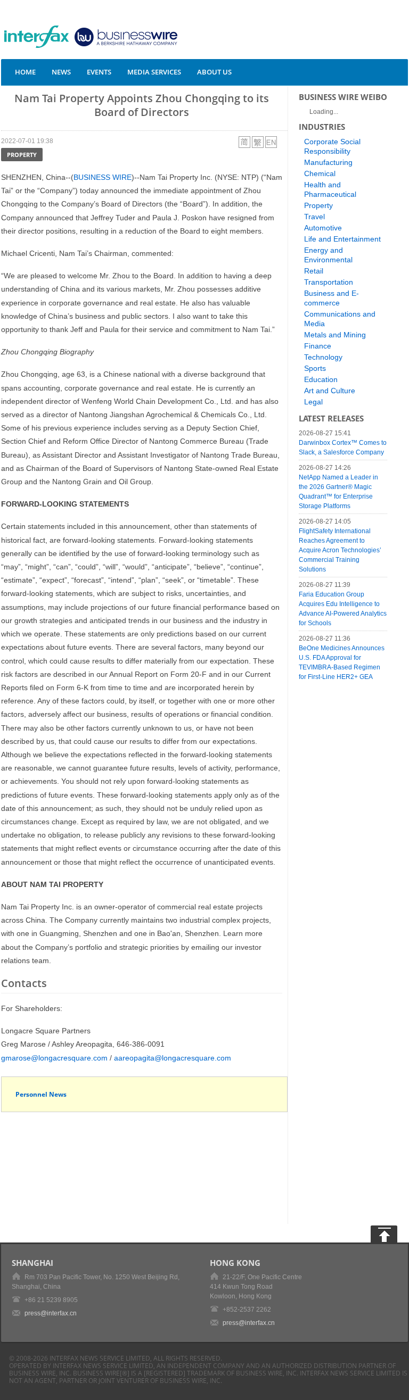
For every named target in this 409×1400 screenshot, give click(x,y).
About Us (214, 72)
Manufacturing (328, 162)
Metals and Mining (335, 334)
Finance (317, 346)
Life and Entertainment (342, 239)
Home (25, 72)
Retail (313, 271)
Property (22, 155)
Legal (313, 401)
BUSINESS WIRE (102, 177)
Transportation (328, 282)
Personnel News (41, 1094)
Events (99, 72)
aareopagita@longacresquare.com (172, 1058)
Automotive (323, 227)
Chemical (320, 173)
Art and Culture (329, 390)
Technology (323, 357)
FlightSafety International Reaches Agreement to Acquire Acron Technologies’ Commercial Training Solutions (340, 550)
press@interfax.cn (50, 1313)
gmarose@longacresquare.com (54, 1058)
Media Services (154, 72)
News (61, 72)
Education (321, 379)
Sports (315, 368)
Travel (314, 216)
